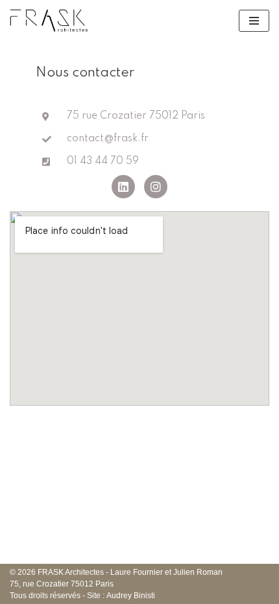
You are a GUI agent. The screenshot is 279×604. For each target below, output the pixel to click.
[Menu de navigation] (254, 21)
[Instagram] (155, 186)
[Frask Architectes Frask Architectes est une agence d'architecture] (49, 20)
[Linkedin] (123, 186)
